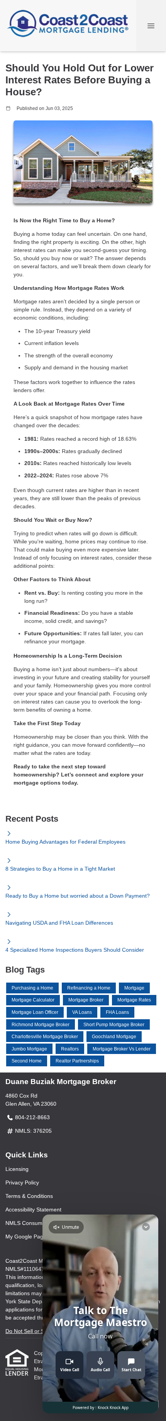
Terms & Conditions (29, 1196)
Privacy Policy (22, 1182)
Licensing (17, 1169)
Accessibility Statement (33, 1209)
